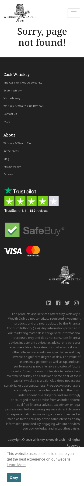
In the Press (11, 151)
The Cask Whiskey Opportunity (23, 82)
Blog (6, 159)
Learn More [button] (16, 465)
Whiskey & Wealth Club (18, 143)
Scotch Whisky (13, 90)
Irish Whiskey (12, 98)
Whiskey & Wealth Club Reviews (24, 106)
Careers (9, 174)
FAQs (7, 121)
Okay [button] (14, 477)
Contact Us (10, 113)
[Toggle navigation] (73, 13)
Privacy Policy (12, 166)
